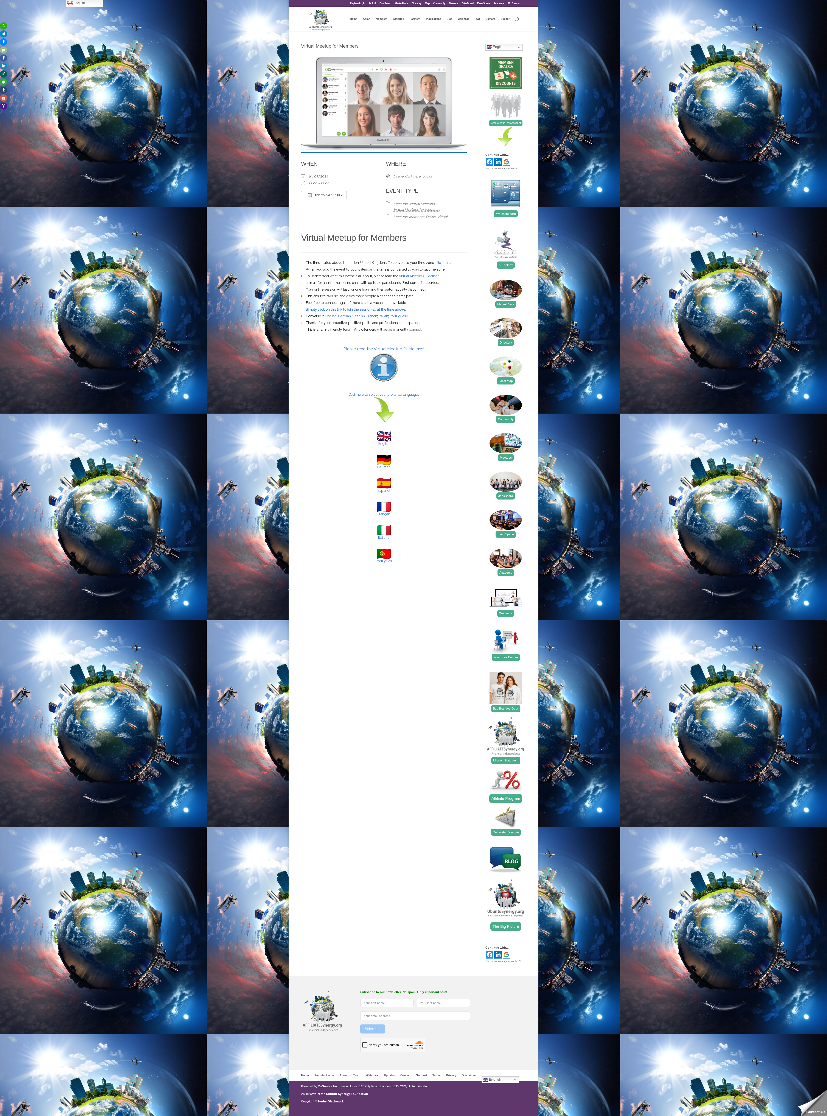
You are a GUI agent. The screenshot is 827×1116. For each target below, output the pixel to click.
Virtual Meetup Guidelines (419, 276)
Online (431, 217)
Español (383, 491)
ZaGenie (324, 1086)
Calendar (463, 18)
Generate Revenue (506, 832)
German (344, 316)
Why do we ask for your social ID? (503, 168)
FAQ (477, 18)
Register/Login (357, 3)
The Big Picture (506, 926)
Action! (372, 3)
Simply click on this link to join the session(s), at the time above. (356, 309)
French (371, 316)
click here (442, 263)
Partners (415, 18)
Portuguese (399, 316)
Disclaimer (469, 1075)
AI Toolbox (506, 265)
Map (427, 3)
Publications (433, 18)
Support (505, 18)
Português (384, 561)
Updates (389, 1075)
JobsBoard (467, 3)
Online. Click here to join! (412, 176)
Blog (449, 18)
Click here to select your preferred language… (383, 394)
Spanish (358, 316)
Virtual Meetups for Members (416, 209)
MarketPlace (401, 3)
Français (383, 514)
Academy (498, 3)
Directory (416, 3)
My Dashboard (506, 213)
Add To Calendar (327, 195)
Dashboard (385, 3)
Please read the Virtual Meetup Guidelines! (384, 348)
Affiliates (398, 18)
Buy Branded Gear (505, 708)
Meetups (453, 3)
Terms (436, 1075)
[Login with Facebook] (489, 162)
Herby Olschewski (331, 1101)
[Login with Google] (506, 162)
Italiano (384, 537)
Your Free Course (506, 657)
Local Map (506, 381)
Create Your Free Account (506, 123)
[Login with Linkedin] (498, 162)
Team (356, 1075)
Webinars (505, 613)
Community (439, 3)
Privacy (451, 1075)
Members (381, 18)
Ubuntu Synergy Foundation (347, 1094)
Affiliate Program (505, 798)
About (366, 18)
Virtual (442, 217)
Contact (490, 18)
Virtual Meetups (422, 204)
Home (353, 18)
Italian (383, 316)
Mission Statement (505, 760)
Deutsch (383, 467)
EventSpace (483, 3)
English (331, 316)
